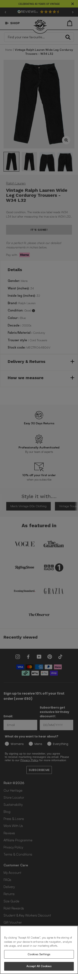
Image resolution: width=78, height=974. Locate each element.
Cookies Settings (39, 954)
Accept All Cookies (38, 966)
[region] (39, 950)
